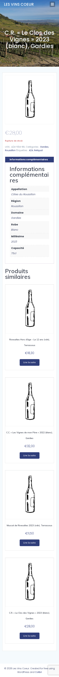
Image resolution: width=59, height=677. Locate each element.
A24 (31, 150)
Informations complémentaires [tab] (29, 159)
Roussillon (10, 150)
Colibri (38, 672)
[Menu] (52, 4)
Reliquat (38, 150)
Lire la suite (29, 362)
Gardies (44, 146)
